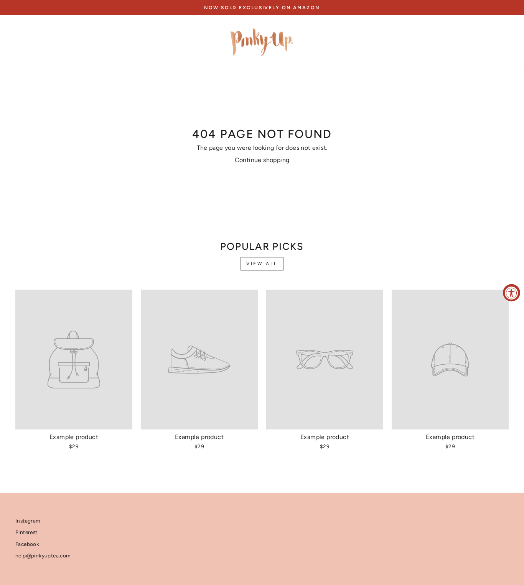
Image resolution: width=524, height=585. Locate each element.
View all (262, 263)
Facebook (27, 544)
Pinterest (26, 532)
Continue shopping (262, 160)
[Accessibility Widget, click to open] (511, 292)
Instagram (28, 521)
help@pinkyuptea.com (43, 555)
